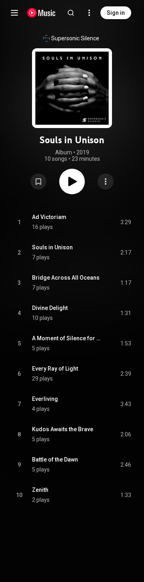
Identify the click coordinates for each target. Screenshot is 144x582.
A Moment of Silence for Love (67, 338)
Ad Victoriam (49, 217)
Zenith (40, 490)
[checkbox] (125, 222)
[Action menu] (106, 181)
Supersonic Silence (75, 38)
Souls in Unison (52, 247)
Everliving (45, 399)
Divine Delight (50, 308)
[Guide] (14, 13)
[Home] (41, 13)
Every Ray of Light (55, 368)
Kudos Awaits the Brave (62, 429)
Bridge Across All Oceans (66, 277)
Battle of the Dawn (55, 459)
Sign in (116, 13)
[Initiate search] (70, 12)
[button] (38, 181)
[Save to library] (38, 181)
